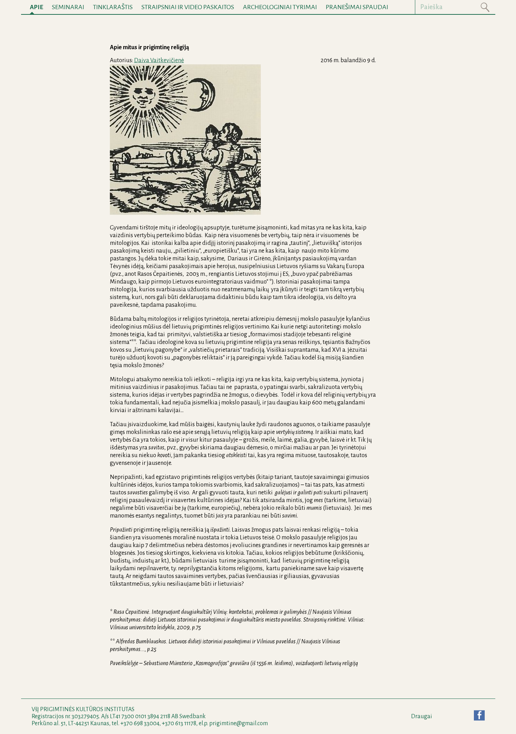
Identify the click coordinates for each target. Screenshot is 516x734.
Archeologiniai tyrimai (280, 7)
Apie (36, 7)
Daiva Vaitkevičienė (159, 60)
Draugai (421, 716)
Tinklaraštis (113, 7)
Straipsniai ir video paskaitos (187, 7)
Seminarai (68, 7)
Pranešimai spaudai (357, 7)
